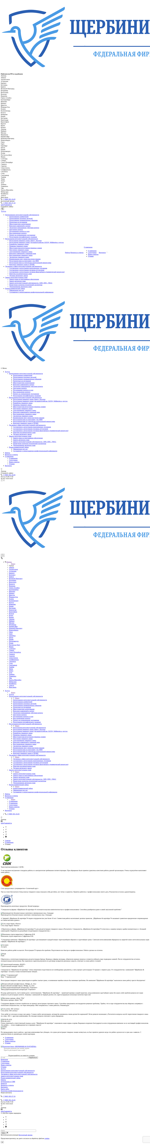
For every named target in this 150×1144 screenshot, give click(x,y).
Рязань (11, 647)
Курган (11, 613)
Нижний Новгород (15, 628)
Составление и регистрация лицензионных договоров (28, 268)
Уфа (10, 678)
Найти (3, 1133)
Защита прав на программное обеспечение (24, 279)
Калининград (13, 601)
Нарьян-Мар (13, 626)
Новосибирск (13, 630)
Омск (11, 632)
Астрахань (12, 571)
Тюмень (11, 674)
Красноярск (13, 612)
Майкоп (11, 621)
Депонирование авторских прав (20, 287)
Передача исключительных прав (20, 274)
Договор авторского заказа (18, 275)
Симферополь (14, 659)
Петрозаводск (14, 641)
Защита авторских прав (17, 281)
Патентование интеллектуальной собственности (22, 215)
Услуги (3, 211)
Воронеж (12, 586)
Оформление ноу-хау (16, 290)
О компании (88, 247)
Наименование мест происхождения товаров (25, 259)
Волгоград (12, 582)
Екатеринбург (14, 589)
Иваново (12, 591)
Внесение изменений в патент (19, 226)
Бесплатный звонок (25, 1135)
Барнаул (11, 573)
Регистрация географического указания (23, 237)
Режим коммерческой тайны (15, 288)
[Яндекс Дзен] (6, 837)
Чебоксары (13, 682)
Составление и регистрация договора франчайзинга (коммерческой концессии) (37, 272)
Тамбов (11, 667)
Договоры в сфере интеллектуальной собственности (23, 266)
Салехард (12, 648)
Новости (4, 1083)
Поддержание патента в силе (19, 231)
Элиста (11, 685)
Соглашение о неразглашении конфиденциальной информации (31, 292)
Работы (67, 252)
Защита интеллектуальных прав (16, 277)
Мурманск (12, 624)
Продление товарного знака (19, 250)
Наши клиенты (93, 254)
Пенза (11, 637)
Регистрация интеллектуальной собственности (21, 239)
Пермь (11, 639)
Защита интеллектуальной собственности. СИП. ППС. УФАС (30, 283)
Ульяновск (12, 676)
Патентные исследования (18, 222)
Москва (11, 623)
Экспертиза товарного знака (19, 257)
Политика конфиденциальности (12, 1091)
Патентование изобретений (18, 217)
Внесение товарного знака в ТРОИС (22, 264)
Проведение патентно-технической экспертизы (25, 285)
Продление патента (16, 229)
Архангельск (13, 569)
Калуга (11, 602)
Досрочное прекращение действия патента (24, 228)
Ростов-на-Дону (14, 645)
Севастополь (13, 658)
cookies (46, 1138)
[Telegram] (6, 835)
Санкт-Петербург (15, 652)
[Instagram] (6, 832)
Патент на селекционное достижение (22, 235)
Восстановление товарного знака (20, 255)
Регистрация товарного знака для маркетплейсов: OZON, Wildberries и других (36, 242)
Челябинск (12, 683)
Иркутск (12, 595)
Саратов (12, 656)
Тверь (11, 669)
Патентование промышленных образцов (23, 220)
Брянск (11, 577)
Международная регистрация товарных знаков (25, 248)
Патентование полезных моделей (21, 218)
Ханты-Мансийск (15, 680)
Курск (11, 615)
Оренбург (12, 636)
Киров (11, 606)
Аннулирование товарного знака (20, 252)
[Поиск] (2, 209)
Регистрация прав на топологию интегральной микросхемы (30, 263)
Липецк (11, 619)
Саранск (12, 654)
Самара (11, 650)
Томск (11, 671)
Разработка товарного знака (19, 244)
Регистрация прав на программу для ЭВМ (24, 261)
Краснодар (12, 610)
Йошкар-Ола (13, 597)
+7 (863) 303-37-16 (9, 203)
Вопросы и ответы (77, 252)
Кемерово (12, 604)
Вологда (12, 584)
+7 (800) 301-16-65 (9, 199)
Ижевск (11, 593)
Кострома (12, 608)
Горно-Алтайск (14, 588)
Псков (11, 643)
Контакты (102, 252)
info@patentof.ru (6, 205)
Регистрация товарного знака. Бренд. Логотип (25, 240)
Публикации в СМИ (8, 1081)
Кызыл (11, 617)
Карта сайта (5, 1089)
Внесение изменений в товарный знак (22, 253)
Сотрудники (92, 252)
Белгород (12, 575)
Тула (10, 672)
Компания (4, 1059)
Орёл (11, 634)
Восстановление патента (18, 233)
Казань (11, 599)
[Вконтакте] (6, 827)
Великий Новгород (15, 578)
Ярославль (12, 687)
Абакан (11, 567)
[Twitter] (6, 830)
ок (2, 1142)
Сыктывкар (13, 665)
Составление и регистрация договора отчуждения (26, 270)
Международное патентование (20, 224)
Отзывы (91, 256)
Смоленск (12, 661)
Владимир (12, 580)
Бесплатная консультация (9, 1135)
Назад (13, 564)
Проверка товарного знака (18, 246)
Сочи (11, 663)
